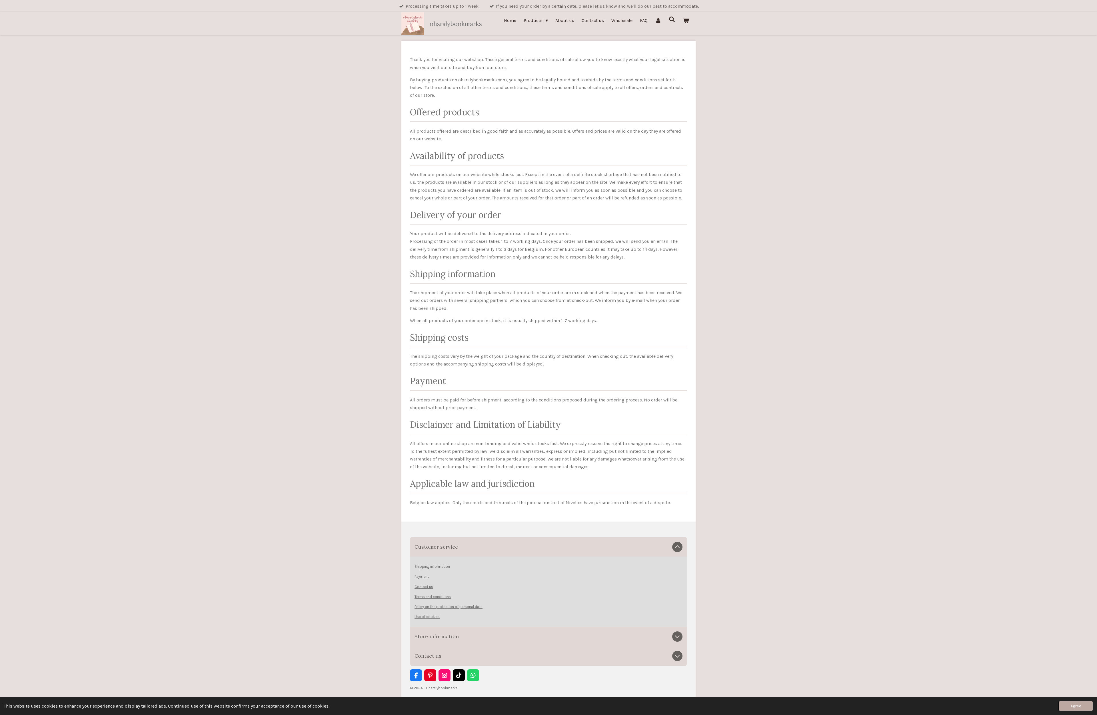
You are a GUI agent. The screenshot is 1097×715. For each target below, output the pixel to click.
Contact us (424, 587)
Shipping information (432, 566)
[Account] (658, 20)
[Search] (672, 19)
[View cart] (686, 20)
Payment (422, 576)
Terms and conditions (433, 597)
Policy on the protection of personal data (449, 607)
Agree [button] (1075, 706)
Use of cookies (427, 617)
